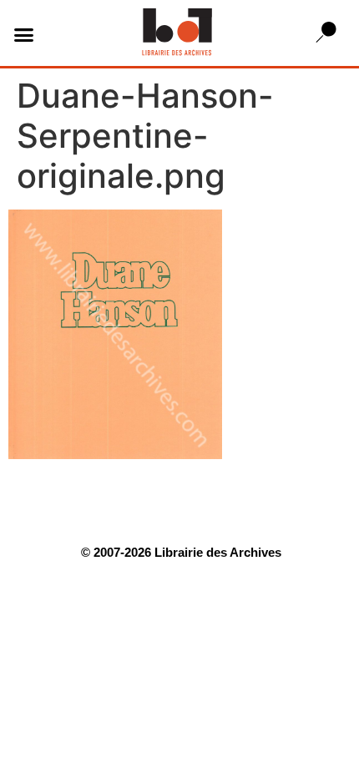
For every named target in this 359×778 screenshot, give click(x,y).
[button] (24, 35)
